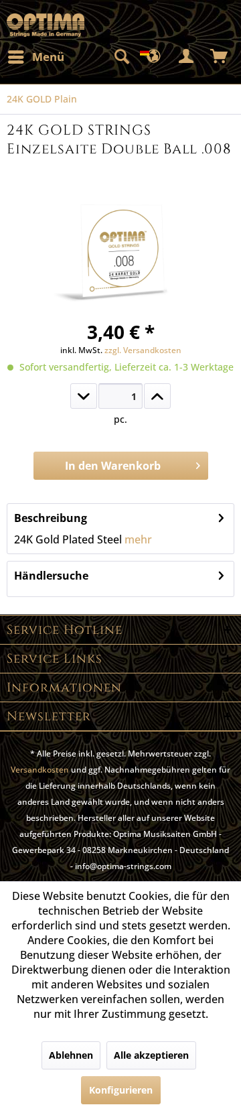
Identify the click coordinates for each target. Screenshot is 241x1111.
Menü (48, 56)
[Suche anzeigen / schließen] (121, 57)
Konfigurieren (121, 1090)
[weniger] (83, 396)
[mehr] (157, 396)
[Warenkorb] (219, 57)
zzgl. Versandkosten (142, 350)
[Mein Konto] (186, 57)
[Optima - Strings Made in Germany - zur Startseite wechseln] (45, 25)
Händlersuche (51, 575)
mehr (137, 539)
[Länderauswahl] (154, 57)
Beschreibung (50, 518)
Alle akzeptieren (151, 1055)
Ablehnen (71, 1055)
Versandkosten (40, 769)
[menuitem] (35, 57)
